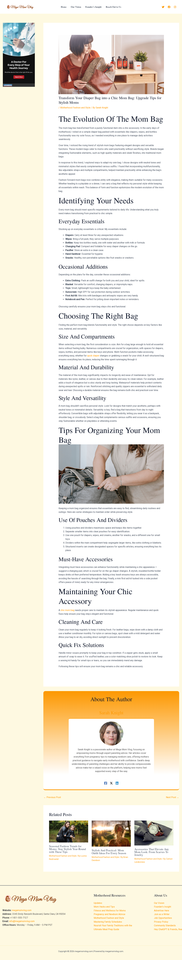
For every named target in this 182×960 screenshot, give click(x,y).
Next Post (172, 797)
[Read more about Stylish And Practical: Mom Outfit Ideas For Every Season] (111, 833)
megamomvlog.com (21, 910)
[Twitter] (163, 7)
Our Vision (159, 903)
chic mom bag (67, 610)
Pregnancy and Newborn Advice (109, 914)
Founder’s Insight (162, 906)
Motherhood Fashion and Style (75, 107)
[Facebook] (169, 7)
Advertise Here (161, 910)
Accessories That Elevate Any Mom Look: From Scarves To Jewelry (151, 852)
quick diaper (93, 355)
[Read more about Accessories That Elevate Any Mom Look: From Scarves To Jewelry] (153, 833)
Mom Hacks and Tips (104, 906)
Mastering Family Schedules (108, 921)
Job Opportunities (163, 918)
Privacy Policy (161, 921)
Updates (98, 903)
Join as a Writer (161, 914)
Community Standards (165, 925)
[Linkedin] (117, 783)
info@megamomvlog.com (22, 921)
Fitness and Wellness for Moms (110, 910)
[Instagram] (175, 7)
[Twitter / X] (111, 783)
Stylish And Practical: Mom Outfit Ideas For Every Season (109, 851)
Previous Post (52, 797)
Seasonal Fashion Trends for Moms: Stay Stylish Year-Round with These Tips (67, 849)
